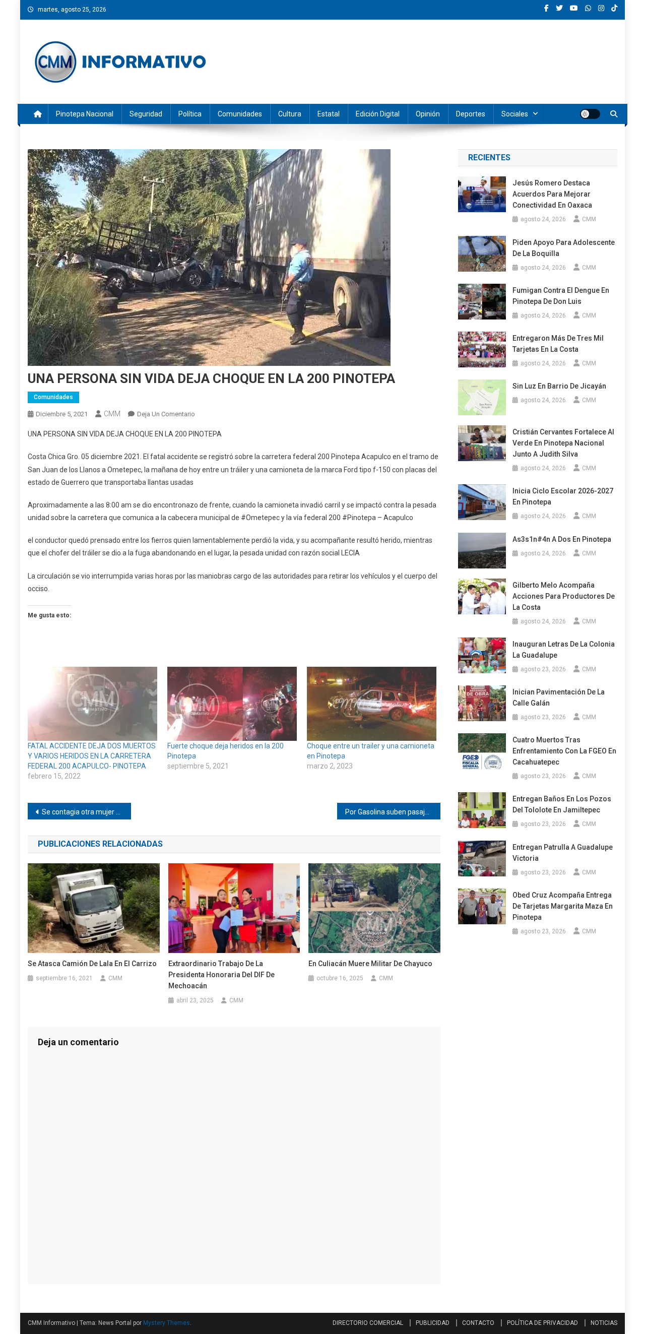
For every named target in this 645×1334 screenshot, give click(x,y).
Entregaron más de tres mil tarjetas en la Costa (558, 343)
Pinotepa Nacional (84, 114)
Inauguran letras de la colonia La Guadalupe (563, 649)
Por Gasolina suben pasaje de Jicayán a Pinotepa (392, 812)
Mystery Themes (166, 1322)
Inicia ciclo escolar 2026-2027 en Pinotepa (562, 496)
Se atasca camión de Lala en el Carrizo (92, 964)
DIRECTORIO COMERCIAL (368, 1322)
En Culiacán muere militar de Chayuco (370, 964)
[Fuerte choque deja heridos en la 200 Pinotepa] (232, 704)
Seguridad (146, 114)
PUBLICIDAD (432, 1322)
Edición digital (378, 114)
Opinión (428, 114)
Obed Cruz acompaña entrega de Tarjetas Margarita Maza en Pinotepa (562, 906)
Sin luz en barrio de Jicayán (559, 386)
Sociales (514, 114)
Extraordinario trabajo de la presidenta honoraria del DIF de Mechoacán (221, 975)
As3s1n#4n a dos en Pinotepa (562, 539)
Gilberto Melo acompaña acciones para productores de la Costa (563, 596)
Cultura (289, 114)
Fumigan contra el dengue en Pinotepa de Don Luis (560, 295)
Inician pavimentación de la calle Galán (558, 697)
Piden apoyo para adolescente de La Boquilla (563, 248)
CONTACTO (478, 1322)
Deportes (470, 114)
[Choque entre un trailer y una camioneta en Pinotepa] (371, 704)
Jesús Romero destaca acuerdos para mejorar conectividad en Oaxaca (552, 194)
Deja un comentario (166, 414)
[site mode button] (590, 114)
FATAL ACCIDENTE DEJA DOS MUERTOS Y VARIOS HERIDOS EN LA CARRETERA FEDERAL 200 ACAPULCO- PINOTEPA (92, 756)
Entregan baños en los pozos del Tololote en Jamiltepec (561, 804)
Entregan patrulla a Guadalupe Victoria (562, 852)
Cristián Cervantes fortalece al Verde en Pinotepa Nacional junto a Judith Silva (563, 443)
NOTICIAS (604, 1322)
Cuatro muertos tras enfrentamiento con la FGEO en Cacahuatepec (564, 751)
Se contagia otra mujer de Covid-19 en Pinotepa (86, 812)
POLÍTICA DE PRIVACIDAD (542, 1322)
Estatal (328, 114)
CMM (112, 414)
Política (190, 114)
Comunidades (240, 114)
